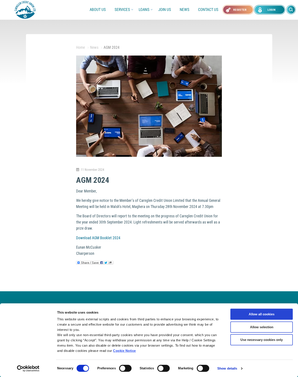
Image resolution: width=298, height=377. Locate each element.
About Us (98, 9)
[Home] (25, 9)
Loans (144, 9)
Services (122, 9)
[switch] (125, 368)
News (184, 9)
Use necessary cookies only (261, 340)
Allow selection (261, 327)
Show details (227, 368)
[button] (291, 9)
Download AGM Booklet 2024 (98, 238)
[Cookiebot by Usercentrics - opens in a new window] (28, 368)
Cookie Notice (124, 351)
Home (80, 47)
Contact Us (208, 9)
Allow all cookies (261, 314)
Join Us (164, 9)
